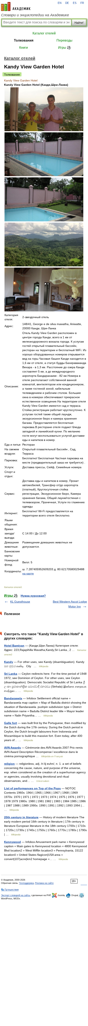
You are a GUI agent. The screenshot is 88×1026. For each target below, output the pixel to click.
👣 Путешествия (10, 889)
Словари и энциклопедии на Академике (35, 15)
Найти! (78, 22)
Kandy (8, 661)
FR (82, 3)
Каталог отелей (44, 33)
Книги (23, 47)
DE (67, 3)
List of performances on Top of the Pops (32, 788)
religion (9, 763)
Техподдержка (26, 883)
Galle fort (10, 723)
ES (75, 3)
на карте (28, 573)
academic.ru (15, 6)
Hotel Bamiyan (14, 645)
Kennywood (12, 842)
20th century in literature (21, 817)
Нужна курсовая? (33, 595)
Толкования (23, 40)
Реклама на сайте (44, 883)
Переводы (64, 40)
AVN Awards (12, 747)
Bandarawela (13, 698)
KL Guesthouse (20, 601)
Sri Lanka (10, 673)
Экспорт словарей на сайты (15, 895)
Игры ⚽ (64, 47)
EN (59, 3)
